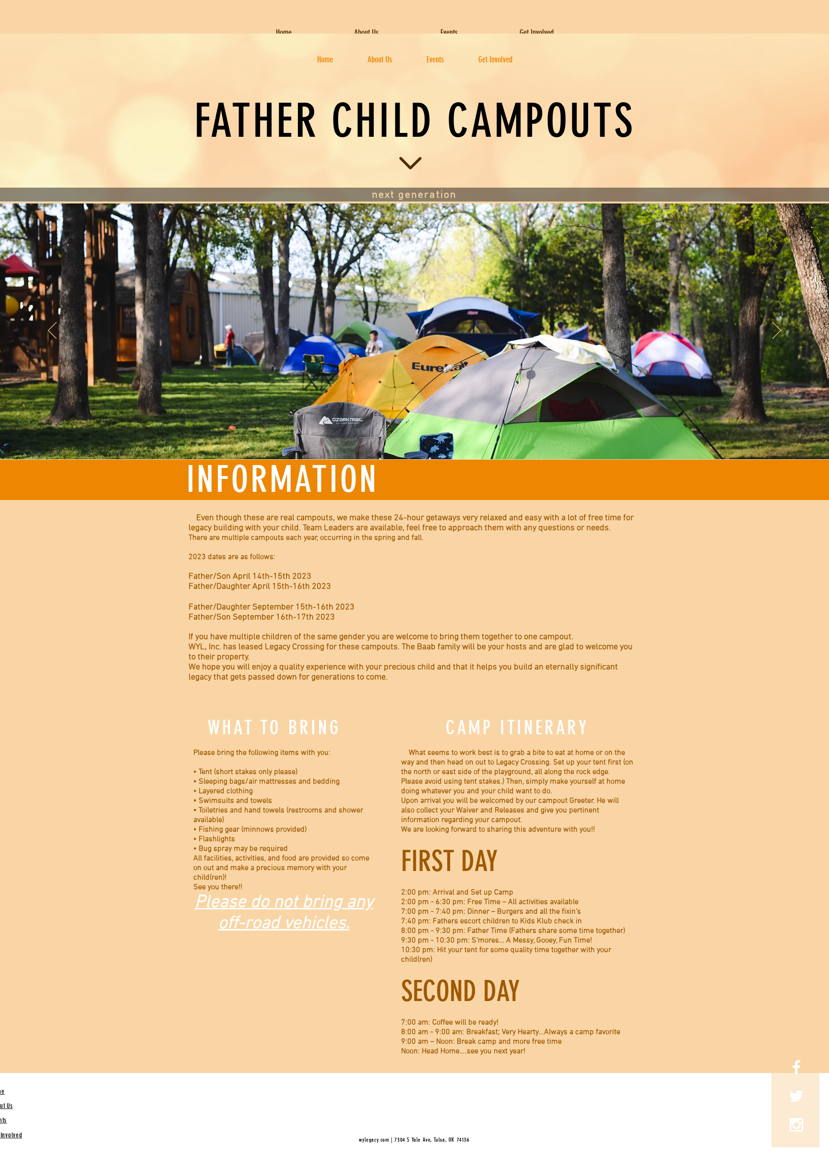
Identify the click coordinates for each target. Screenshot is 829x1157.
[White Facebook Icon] (796, 1067)
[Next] (776, 331)
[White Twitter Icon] (796, 1096)
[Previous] (52, 331)
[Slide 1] (414, 435)
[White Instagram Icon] (796, 1124)
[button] (448, 33)
